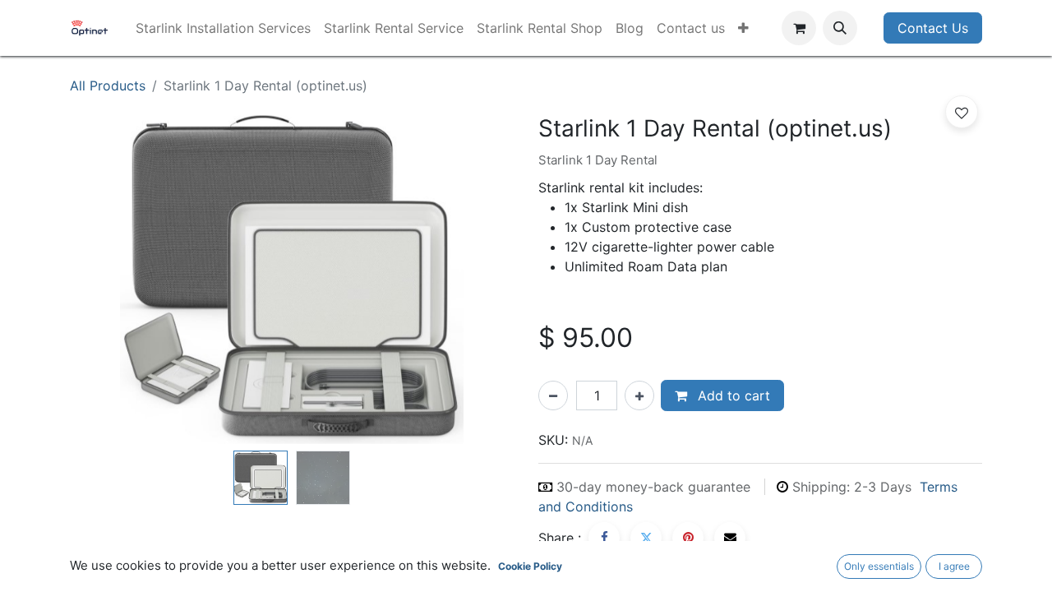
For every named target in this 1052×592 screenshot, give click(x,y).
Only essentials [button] (879, 566)
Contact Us (932, 28)
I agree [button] (954, 566)
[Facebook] (604, 537)
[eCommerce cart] (799, 28)
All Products (107, 85)
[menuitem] (223, 28)
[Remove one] (553, 395)
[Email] (729, 537)
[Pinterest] (688, 537)
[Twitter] (646, 537)
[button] (840, 28)
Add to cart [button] (732, 395)
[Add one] (639, 395)
